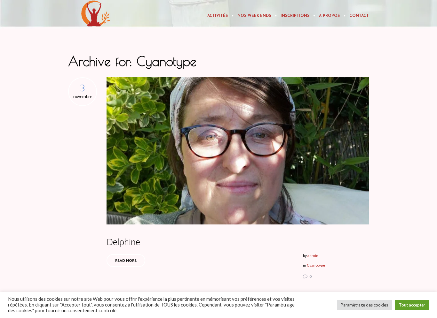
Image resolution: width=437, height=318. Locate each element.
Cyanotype (316, 265)
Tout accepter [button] (412, 304)
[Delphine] (238, 150)
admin (312, 255)
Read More (126, 261)
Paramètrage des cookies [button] (364, 304)
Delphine (123, 242)
